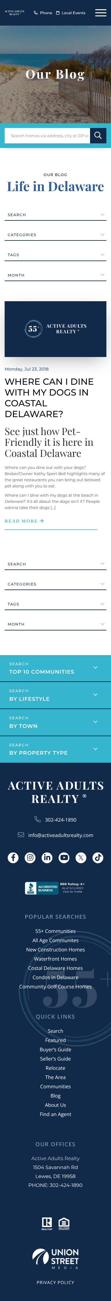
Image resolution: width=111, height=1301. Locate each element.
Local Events (73, 13)
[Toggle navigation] (100, 12)
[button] (98, 135)
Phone (46, 13)
